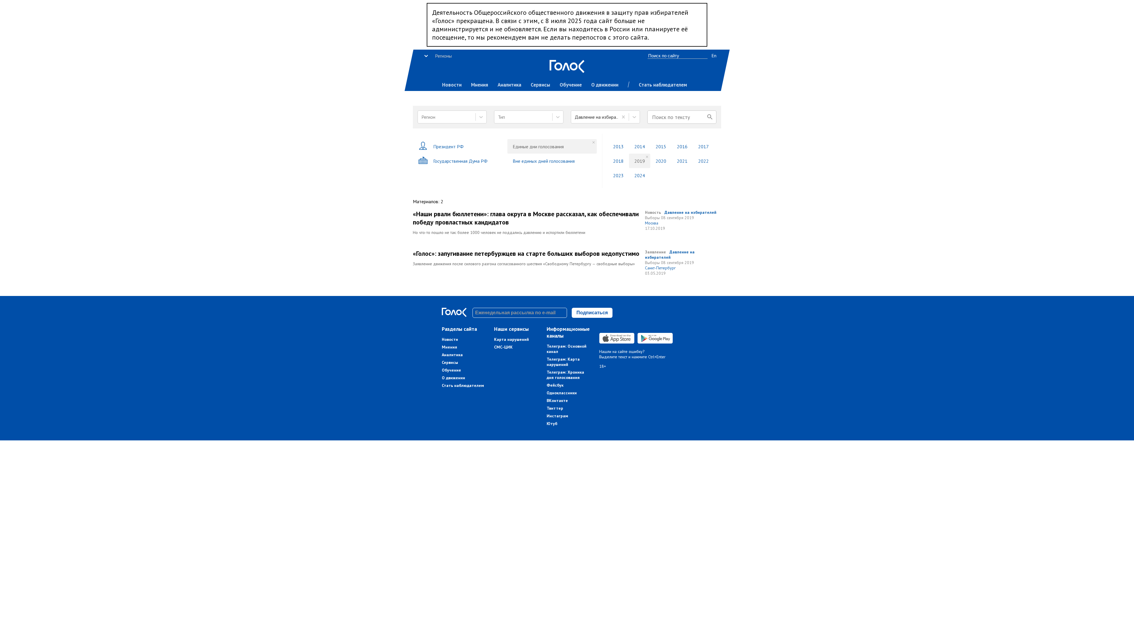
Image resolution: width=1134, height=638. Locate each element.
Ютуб (552, 423)
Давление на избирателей (690, 212)
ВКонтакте (557, 400)
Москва (651, 223)
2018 (618, 161)
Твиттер (555, 408)
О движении (604, 85)
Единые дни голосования (538, 146)
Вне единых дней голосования (544, 161)
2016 (682, 146)
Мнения (479, 85)
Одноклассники (562, 393)
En (713, 55)
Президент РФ (448, 146)
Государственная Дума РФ (460, 161)
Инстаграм (557, 416)
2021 (682, 161)
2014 (639, 146)
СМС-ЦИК (503, 347)
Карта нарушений (511, 339)
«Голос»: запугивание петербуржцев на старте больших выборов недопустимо (526, 253)
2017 (703, 146)
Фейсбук (555, 385)
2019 (639, 161)
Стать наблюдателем (663, 85)
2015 (661, 146)
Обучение (571, 85)
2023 (618, 175)
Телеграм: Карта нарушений (563, 362)
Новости (452, 85)
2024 (639, 175)
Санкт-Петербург (660, 268)
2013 (618, 146)
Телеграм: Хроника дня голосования (565, 375)
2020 (661, 161)
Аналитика (509, 85)
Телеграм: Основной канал (566, 349)
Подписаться (592, 312)
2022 (703, 161)
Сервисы (540, 85)
